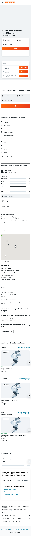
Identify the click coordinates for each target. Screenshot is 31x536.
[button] (2, 2)
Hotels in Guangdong (10, 531)
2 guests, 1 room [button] (7, 44)
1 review (14, 33)
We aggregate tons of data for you (11, 518)
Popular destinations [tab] (22, 480)
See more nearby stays (24, 347)
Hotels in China (24, 529)
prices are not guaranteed (7, 510)
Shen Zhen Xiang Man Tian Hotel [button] (9, 400)
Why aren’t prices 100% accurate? (11, 521)
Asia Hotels (16, 529)
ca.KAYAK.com (4, 529)
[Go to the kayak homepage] (10, 2)
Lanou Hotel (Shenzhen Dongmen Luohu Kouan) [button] (13, 435)
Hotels (10, 529)
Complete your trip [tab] (8, 480)
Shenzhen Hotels (20, 531)
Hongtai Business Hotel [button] (7, 368)
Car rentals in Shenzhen (10, 489)
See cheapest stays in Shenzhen (24, 379)
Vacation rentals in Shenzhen (11, 494)
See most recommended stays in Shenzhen (23, 413)
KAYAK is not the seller (8, 515)
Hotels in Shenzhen (9, 492)
